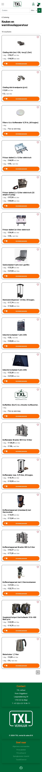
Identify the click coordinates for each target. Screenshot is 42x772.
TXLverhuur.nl (21, 753)
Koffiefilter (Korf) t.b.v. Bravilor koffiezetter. (20, 405)
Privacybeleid (21, 750)
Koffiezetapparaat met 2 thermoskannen (19, 582)
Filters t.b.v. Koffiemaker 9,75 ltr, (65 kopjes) (20, 123)
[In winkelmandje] (21, 63)
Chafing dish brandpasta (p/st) (15, 87)
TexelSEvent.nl (21, 760)
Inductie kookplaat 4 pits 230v (15, 370)
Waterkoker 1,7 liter (11, 654)
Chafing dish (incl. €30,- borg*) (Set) (17, 52)
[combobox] (15, 10)
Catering (6, 17)
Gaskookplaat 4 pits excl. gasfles (16, 265)
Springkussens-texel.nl (21, 756)
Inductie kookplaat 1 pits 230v (15, 335)
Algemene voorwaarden (21, 746)
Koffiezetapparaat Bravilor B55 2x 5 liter (19, 547)
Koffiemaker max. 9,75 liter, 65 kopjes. (18, 475)
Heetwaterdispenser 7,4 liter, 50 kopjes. (19, 300)
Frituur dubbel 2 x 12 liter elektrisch (17, 158)
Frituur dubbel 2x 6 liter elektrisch (16, 230)
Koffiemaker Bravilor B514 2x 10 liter (17, 440)
